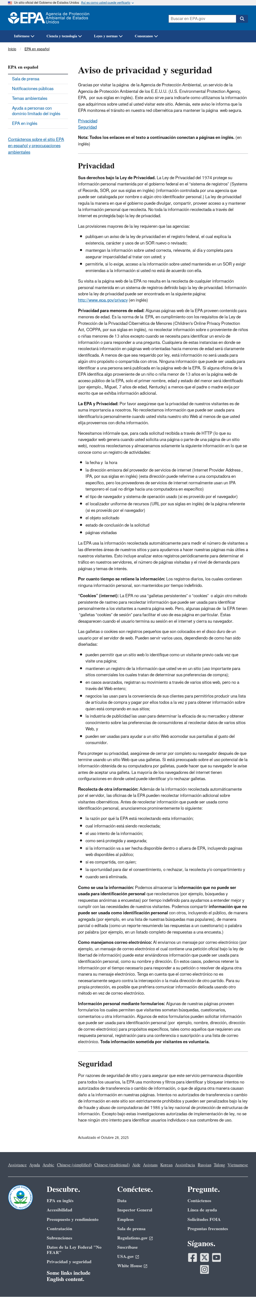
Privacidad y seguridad (69, 1261)
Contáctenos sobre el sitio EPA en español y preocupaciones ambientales (36, 146)
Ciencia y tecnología (61, 36)
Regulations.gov (132, 1238)
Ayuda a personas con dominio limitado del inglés (36, 111)
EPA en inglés (24, 123)
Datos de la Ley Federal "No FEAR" (74, 1250)
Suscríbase (127, 1247)
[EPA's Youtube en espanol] (217, 1257)
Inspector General (134, 1210)
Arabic (48, 1165)
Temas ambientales (29, 98)
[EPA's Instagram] (205, 1269)
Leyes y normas (106, 36)
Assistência (185, 1165)
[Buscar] (242, 19)
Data (121, 1200)
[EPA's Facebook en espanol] (193, 1257)
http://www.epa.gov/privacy (103, 300)
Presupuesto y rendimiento (72, 1219)
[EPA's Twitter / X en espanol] (205, 1257)
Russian (204, 1165)
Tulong (219, 1165)
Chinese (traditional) (112, 1165)
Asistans (150, 1165)
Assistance (17, 1165)
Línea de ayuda (202, 1210)
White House (129, 1265)
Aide (136, 1165)
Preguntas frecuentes (208, 1228)
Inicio (12, 49)
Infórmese (22, 36)
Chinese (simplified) (74, 1165)
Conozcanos (144, 36)
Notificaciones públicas (33, 88)
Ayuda (34, 1165)
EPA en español (37, 49)
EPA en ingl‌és (60, 1200)
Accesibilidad (59, 1210)
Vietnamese (238, 1165)
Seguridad (87, 127)
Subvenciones (59, 1238)
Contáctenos (199, 1200)
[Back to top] (242, 1283)
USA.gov (125, 1256)
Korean (166, 1165)
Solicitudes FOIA (204, 1219)
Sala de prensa (25, 79)
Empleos (125, 1219)
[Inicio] (51, 18)
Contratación (59, 1228)
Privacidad (87, 121)
